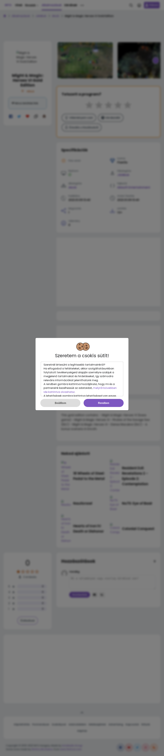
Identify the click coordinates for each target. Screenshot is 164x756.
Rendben (103, 403)
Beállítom (60, 403)
